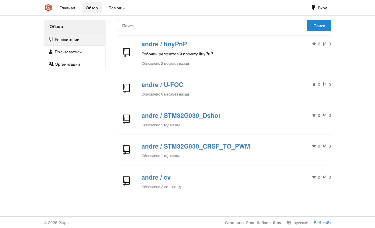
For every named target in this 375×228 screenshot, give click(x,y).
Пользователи (68, 52)
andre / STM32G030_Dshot (181, 115)
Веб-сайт (322, 222)
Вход (322, 8)
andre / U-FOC (162, 84)
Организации (67, 64)
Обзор (92, 8)
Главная (67, 8)
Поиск (319, 25)
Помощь (116, 8)
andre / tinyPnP (164, 43)
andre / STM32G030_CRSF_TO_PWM (196, 146)
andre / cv (156, 177)
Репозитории (66, 39)
